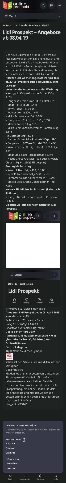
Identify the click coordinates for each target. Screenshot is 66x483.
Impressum (11, 468)
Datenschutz (11, 463)
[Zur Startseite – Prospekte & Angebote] (16, 5)
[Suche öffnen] (43, 5)
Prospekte (10, 443)
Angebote (10, 448)
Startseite (7, 25)
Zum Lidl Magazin (16, 347)
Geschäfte (10, 453)
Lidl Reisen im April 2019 (20, 331)
